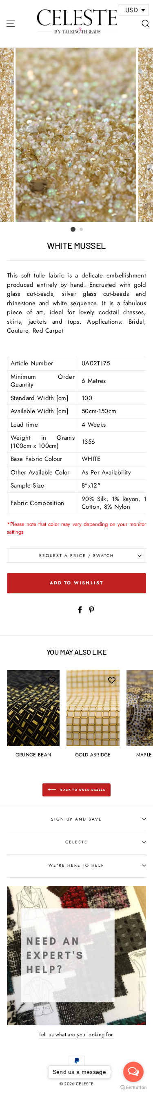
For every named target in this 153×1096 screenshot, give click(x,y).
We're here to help (77, 865)
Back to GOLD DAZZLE (82, 789)
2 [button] (82, 230)
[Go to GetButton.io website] (133, 1087)
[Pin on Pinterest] (91, 609)
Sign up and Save (76, 819)
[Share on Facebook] (80, 609)
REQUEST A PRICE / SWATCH (76, 555)
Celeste (76, 842)
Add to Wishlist (77, 582)
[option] (77, 135)
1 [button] (73, 229)
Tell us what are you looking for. (76, 1034)
